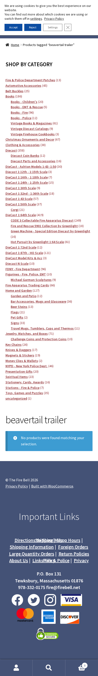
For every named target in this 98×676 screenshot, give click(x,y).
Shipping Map (49, 540)
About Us (18, 560)
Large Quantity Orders (31, 554)
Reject (32, 27)
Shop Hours (68, 540)
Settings (53, 27)
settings (36, 18)
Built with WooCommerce (52, 486)
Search (49, 668)
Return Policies (74, 554)
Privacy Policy (16, 486)
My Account (16, 668)
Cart (75, 663)
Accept (13, 27)
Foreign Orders (73, 547)
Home (15, 45)
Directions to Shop (33, 540)
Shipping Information (32, 547)
